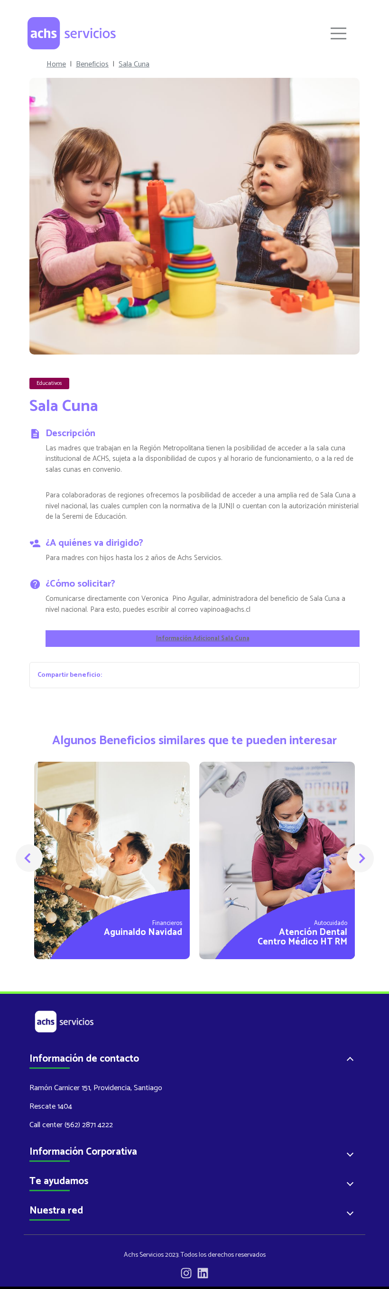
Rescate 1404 (50, 1106)
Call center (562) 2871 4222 (71, 1125)
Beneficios (92, 64)
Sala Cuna (134, 64)
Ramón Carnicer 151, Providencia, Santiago (95, 1088)
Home (56, 64)
